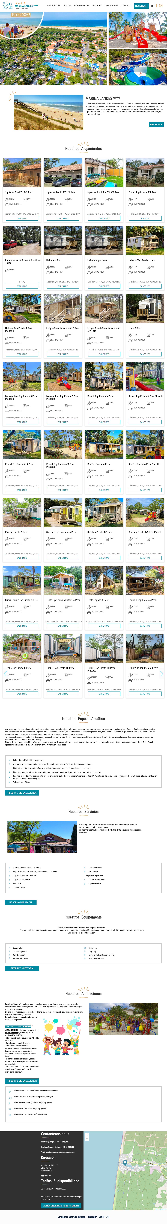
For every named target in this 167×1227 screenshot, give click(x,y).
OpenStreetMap (163, 1209)
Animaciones (111, 5)
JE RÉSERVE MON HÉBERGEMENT (61, 1206)
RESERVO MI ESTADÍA (20, 902)
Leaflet (156, 1209)
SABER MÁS (22, 218)
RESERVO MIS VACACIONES (22, 793)
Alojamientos (81, 5)
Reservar (141, 6)
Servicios (97, 5)
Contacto (126, 5)
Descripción (53, 5)
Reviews (67, 5)
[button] (161, 673)
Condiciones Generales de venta (71, 1217)
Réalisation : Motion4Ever (98, 1217)
